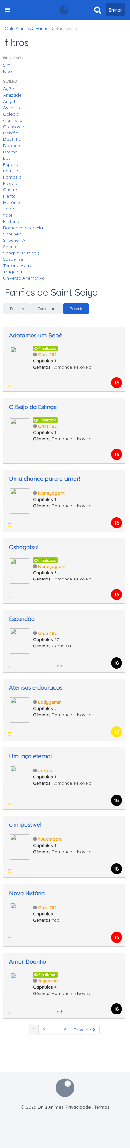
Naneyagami (51, 493)
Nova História (27, 893)
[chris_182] (18, 385)
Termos (101, 1107)
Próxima (83, 1029)
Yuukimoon (49, 839)
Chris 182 (47, 354)
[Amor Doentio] (19, 985)
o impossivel (25, 824)
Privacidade (78, 1107)
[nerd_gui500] (51, 1011)
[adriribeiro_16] (42, 1011)
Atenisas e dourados (35, 687)
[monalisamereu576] (18, 1011)
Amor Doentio (27, 961)
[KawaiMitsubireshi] (42, 666)
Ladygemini (50, 702)
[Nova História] (19, 915)
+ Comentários (47, 308)
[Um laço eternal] (19, 778)
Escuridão (22, 618)
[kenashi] (51, 666)
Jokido (45, 770)
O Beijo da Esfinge (33, 407)
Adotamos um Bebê (35, 335)
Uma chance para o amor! (44, 478)
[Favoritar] (9, 385)
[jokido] (34, 1011)
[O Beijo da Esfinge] (19, 430)
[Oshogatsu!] (19, 570)
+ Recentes (76, 308)
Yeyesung (48, 981)
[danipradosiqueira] (18, 666)
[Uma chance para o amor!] (19, 500)
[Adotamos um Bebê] (19, 358)
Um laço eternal (30, 756)
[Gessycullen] (26, 666)
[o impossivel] (19, 846)
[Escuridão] (19, 640)
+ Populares (17, 308)
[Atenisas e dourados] (19, 709)
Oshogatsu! (23, 547)
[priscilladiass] (18, 596)
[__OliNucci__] (34, 666)
